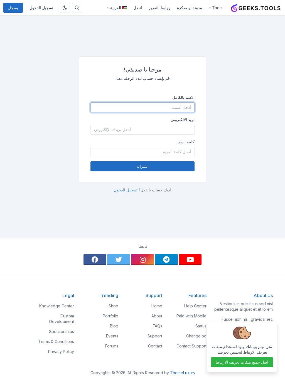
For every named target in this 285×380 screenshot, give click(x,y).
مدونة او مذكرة (189, 7)
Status (201, 326)
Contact (155, 346)
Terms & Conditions (56, 341)
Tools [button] (217, 7)
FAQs (157, 326)
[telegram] (166, 259)
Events (112, 336)
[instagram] (142, 259)
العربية (115, 7)
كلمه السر (186, 141)
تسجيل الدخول (41, 7)
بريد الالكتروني (183, 119)
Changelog (196, 336)
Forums (111, 346)
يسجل (13, 7)
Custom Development (61, 319)
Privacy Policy (61, 351)
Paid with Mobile (191, 316)
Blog (114, 326)
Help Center (195, 305)
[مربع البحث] (77, 8)
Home (156, 305)
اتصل (137, 7)
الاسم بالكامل (183, 97)
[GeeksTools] (254, 7)
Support (155, 336)
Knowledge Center (56, 305)
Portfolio (110, 316)
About (156, 316)
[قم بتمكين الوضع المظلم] (65, 8)
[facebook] (94, 259)
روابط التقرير (159, 7)
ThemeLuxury (182, 372)
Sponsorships (61, 331)
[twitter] (118, 259)
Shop (113, 305)
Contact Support (191, 346)
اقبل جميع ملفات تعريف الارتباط (242, 362)
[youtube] (190, 259)
